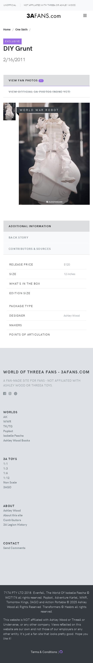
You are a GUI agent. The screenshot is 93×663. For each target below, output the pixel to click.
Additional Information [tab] (30, 226)
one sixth (21, 29)
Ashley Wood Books (16, 440)
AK (5, 417)
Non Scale (10, 482)
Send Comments (14, 548)
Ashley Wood (12, 510)
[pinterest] (15, 393)
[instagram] (10, 393)
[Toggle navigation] (85, 15)
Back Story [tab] (18, 237)
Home (7, 29)
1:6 (5, 473)
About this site (12, 515)
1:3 (5, 468)
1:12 (6, 477)
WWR (7, 421)
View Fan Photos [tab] (25, 80)
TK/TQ (8, 426)
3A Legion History (15, 524)
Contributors (12, 520)
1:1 (5, 463)
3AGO (7, 487)
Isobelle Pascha (13, 435)
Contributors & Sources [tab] (30, 249)
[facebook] (4, 393)
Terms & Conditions (44, 652)
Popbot (8, 431)
